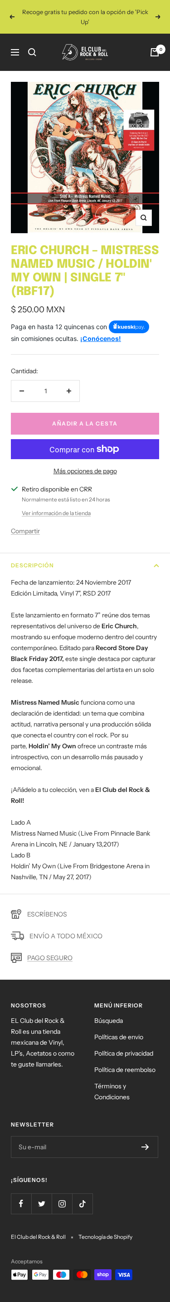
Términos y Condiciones (112, 1091)
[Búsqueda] (32, 52)
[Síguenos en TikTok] (82, 1203)
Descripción (32, 565)
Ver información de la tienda (56, 513)
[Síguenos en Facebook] (21, 1203)
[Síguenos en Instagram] (62, 1203)
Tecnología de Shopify (105, 1236)
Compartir (25, 531)
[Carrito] (154, 52)
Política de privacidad (123, 1053)
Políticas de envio (118, 1037)
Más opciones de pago (85, 471)
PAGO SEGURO (50, 958)
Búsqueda (108, 1021)
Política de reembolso (124, 1070)
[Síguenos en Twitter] (41, 1203)
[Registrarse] (145, 1147)
